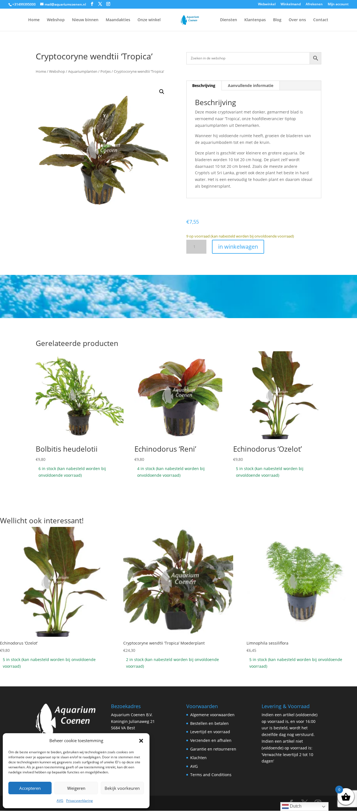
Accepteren (30, 788)
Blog (277, 20)
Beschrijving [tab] (203, 85)
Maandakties (118, 20)
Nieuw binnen (85, 20)
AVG (60, 800)
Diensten (228, 20)
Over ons (297, 20)
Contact (320, 20)
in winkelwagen (238, 246)
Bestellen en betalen (209, 723)
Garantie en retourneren (213, 749)
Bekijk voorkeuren (122, 788)
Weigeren (76, 788)
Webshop (56, 20)
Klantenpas (255, 20)
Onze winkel (149, 20)
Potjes (105, 71)
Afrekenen (314, 4)
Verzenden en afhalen (210, 740)
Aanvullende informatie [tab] (250, 85)
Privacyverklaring (79, 800)
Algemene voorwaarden (212, 714)
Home (34, 20)
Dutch (295, 806)
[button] (141, 741)
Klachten (198, 757)
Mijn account (338, 4)
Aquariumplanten (82, 71)
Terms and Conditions (210, 774)
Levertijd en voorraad (210, 731)
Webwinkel (267, 4)
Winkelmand (291, 4)
